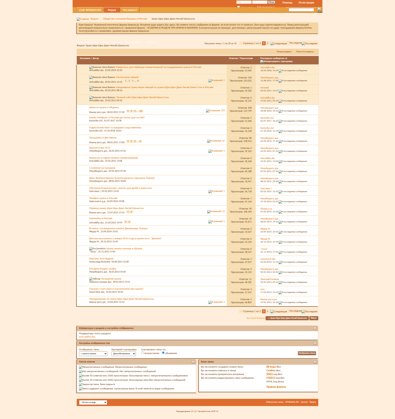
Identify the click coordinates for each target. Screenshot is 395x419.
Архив (304, 402)
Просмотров (246, 58)
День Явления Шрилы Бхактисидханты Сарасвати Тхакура (122, 178)
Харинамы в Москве (100, 218)
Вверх (314, 318)
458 (250, 108)
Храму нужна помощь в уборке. (124, 248)
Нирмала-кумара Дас (100, 282)
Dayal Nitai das (97, 292)
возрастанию (151, 353)
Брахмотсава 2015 (99, 147)
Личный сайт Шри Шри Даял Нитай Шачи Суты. (143, 97)
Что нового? (130, 10)
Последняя (295, 43)
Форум (112, 10)
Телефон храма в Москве (103, 198)
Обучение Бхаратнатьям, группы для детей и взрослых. (120, 188)
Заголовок (85, 58)
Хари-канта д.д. (97, 201)
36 (250, 209)
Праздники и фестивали (102, 137)
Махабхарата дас (98, 151)
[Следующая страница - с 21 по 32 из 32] (279, 43)
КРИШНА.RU (292, 402)
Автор (96, 58)
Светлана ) (94, 191)
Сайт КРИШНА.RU (90, 10)
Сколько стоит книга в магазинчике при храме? (116, 289)
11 (250, 279)
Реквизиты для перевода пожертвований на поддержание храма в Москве (158, 67)
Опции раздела (284, 52)
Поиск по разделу (304, 52)
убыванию (171, 353)
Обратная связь (275, 402)
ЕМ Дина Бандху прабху (102, 268)
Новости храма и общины (104, 107)
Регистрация (306, 2)
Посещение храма (111, 278)
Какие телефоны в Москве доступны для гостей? (117, 117)
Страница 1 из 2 (252, 43)
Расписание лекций (127, 77)
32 (250, 219)
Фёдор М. (94, 231)
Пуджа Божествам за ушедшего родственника (115, 127)
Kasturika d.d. (96, 121)
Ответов (233, 58)
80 (250, 138)
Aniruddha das (96, 70)
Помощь (287, 2)
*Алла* (93, 252)
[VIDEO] (270, 378)
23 (141, 111)
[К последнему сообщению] (293, 71)
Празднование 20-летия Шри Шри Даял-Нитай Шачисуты (121, 299)
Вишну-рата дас (97, 112)
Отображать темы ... (90, 349)
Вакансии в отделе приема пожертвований (113, 158)
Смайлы (271, 370)
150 (250, 78)
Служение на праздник (102, 168)
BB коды (271, 367)
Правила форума (276, 387)
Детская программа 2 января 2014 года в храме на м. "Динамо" (125, 238)
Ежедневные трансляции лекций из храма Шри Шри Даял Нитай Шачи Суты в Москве (164, 87)
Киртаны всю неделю (101, 258)
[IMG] (269, 374)
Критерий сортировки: (124, 349)
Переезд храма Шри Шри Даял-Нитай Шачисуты (116, 208)
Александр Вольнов (99, 262)
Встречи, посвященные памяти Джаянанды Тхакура (118, 228)
